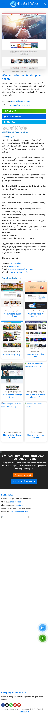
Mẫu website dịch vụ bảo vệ (12, 436)
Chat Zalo (11, 122)
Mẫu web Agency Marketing (35, 315)
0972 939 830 (15, 502)
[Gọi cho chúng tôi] (11, 705)
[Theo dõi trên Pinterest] (15, 705)
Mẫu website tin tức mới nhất (35, 436)
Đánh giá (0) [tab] (8, 136)
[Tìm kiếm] (45, 4)
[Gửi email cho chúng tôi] (7, 705)
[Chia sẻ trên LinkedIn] (25, 128)
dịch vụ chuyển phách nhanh (18, 105)
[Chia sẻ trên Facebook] (8, 128)
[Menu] (3, 4)
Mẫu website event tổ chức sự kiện (35, 396)
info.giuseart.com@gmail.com (21, 269)
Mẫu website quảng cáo (36, 355)
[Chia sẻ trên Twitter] (12, 128)
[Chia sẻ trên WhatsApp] (4, 128)
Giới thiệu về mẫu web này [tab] (15, 132)
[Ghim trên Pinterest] (21, 128)
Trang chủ (5, 71)
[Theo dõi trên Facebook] (3, 705)
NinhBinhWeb (24, 712)
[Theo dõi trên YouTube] (19, 705)
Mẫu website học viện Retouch (12, 396)
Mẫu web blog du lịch (12, 354)
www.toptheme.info (19, 272)
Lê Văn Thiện (15, 263)
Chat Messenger (14, 116)
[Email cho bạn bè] (16, 128)
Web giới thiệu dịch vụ (20, 71)
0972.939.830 (14, 266)
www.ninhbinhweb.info (18, 511)
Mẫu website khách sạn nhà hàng (12, 315)
